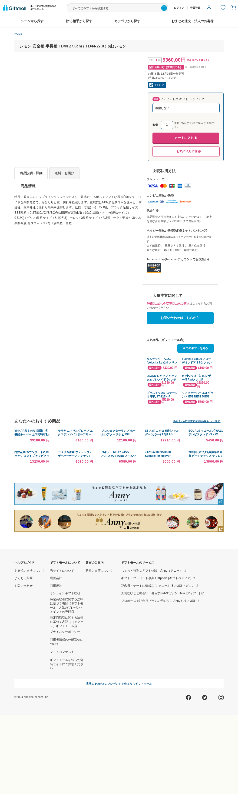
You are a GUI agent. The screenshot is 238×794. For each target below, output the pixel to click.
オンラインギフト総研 (65, 593)
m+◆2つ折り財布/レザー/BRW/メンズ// (196, 377)
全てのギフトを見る (195, 348)
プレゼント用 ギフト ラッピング (179, 99)
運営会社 (56, 578)
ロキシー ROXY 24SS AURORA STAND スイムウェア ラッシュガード (118, 455)
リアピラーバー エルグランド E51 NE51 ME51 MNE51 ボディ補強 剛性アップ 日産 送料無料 (197, 394)
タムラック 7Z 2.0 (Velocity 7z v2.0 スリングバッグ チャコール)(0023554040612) (162, 360)
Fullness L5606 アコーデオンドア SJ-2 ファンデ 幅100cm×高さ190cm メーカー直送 (198, 360)
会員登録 (195, 7)
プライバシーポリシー (65, 632)
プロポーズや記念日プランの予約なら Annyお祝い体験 (158, 601)
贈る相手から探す (79, 21)
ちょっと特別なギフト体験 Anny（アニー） (151, 570)
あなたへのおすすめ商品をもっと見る (197, 421)
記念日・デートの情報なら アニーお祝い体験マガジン (158, 585)
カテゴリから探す (127, 21)
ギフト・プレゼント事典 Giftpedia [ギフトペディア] (156, 578)
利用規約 (56, 585)
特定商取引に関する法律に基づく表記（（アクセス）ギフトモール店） (66, 622)
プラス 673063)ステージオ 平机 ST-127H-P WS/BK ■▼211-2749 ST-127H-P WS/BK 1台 (162, 394)
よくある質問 (23, 578)
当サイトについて (62, 570)
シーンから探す (32, 21)
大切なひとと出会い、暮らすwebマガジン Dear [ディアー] (160, 593)
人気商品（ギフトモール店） (166, 340)
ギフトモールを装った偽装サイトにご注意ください (66, 664)
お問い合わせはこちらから (180, 318)
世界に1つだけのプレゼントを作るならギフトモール (119, 683)
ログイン (179, 7)
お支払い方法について (29, 570)
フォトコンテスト (62, 652)
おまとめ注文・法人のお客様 (193, 21)
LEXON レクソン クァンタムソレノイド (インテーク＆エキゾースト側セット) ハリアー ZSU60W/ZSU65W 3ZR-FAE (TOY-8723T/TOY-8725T (162, 377)
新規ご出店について (99, 570)
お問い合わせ (23, 585)
